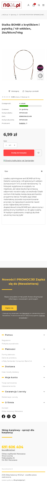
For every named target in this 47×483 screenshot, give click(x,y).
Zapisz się (9, 308)
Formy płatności (8, 355)
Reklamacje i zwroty (10, 397)
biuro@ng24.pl (8, 450)
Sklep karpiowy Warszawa (12, 411)
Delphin (22, 123)
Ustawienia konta (8, 386)
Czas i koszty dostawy (10, 372)
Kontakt (5, 408)
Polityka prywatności (10, 344)
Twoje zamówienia (9, 383)
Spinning (13, 14)
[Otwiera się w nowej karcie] (3, 416)
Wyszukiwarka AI (7, 469)
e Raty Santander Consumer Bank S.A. (17, 361)
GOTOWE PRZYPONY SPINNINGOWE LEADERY (32, 14)
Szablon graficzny (13, 480)
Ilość (5, 141)
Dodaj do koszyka (18, 153)
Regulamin (26, 313)
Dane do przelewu (9, 358)
